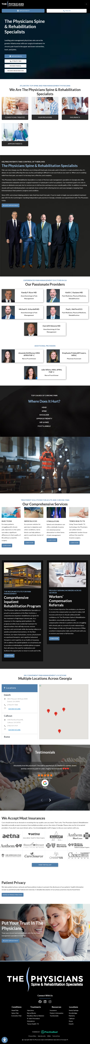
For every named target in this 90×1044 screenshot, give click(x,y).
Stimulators (31, 1021)
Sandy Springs (73, 1010)
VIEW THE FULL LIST (45, 865)
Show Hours (14, 709)
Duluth (71, 1024)
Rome (71, 1021)
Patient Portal (15, 66)
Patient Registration (15, 71)
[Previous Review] (40, 800)
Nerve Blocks (31, 1013)
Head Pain (15, 1010)
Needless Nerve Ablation (35, 1016)
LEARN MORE (9, 655)
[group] (20, 702)
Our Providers (45, 117)
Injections (30, 1010)
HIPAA (49, 1036)
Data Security (42, 1036)
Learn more (29, 543)
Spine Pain (15, 1013)
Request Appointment (10, 205)
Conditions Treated (15, 117)
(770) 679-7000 (16, 61)
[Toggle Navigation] (86, 4)
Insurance (75, 117)
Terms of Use (56, 1036)
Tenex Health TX (33, 1024)
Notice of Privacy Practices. (13, 894)
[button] (63, 710)
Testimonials (54, 1016)
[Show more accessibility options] (4, 1040)
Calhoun (72, 1018)
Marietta (72, 1016)
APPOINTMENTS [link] (24, 11)
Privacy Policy (32, 1036)
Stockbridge (73, 1013)
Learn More (7, 545)
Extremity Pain (17, 1016)
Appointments (15, 144)
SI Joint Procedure (33, 1018)
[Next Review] (49, 800)
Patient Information (56, 1013)
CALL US (67, 11)
